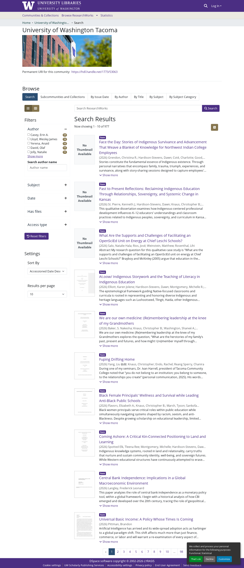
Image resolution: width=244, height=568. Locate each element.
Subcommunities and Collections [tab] (63, 97)
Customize (224, 559)
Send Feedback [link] (192, 565)
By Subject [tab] (156, 97)
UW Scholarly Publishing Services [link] (84, 565)
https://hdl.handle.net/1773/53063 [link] (94, 72)
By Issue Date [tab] (100, 97)
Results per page (41, 286)
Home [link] (26, 23)
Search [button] (212, 108)
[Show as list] (28, 108)
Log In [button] (215, 6)
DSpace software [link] (100, 561)
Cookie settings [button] (52, 565)
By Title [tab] (139, 97)
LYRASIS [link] (149, 561)
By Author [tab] (121, 97)
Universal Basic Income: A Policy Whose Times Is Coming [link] (146, 519)
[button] (205, 6)
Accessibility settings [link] (119, 565)
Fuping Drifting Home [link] (117, 359)
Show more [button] (35, 156)
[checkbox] (29, 134)
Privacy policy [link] (144, 565)
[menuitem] (80, 15)
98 (181, 552)
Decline (209, 559)
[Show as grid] (35, 108)
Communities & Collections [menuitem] (40, 15)
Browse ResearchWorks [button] (77, 15)
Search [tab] (30, 97)
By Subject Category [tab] (182, 97)
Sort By (33, 263)
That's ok (196, 559)
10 (167, 552)
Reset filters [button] (38, 236)
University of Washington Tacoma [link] (52, 23)
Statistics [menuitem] (107, 15)
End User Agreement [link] (167, 565)
